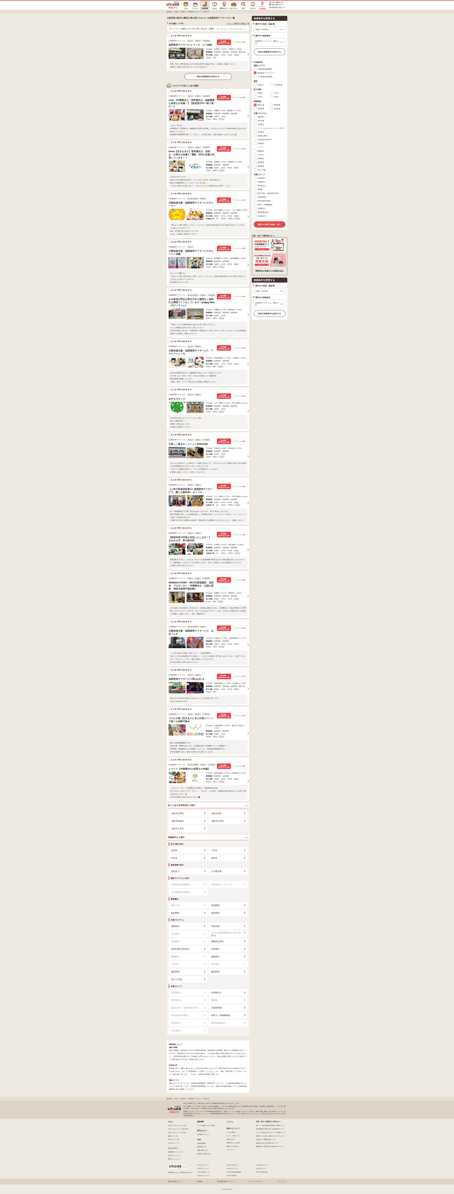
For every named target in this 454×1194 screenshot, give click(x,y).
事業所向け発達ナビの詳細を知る (269, 270)
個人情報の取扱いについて (225, 1181)
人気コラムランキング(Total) (177, 1125)
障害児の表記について (175, 1181)
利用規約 (199, 1181)
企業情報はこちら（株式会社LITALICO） (181, 1172)
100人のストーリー (174, 1143)
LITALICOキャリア (262, 1165)
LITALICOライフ (261, 1168)
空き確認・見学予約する (224, 42)
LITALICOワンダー (232, 1168)
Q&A (199, 1139)
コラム (170, 1121)
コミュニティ (173, 1148)
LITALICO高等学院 (262, 1172)
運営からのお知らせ (233, 1146)
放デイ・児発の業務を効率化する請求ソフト (270, 1125)
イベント (230, 1121)
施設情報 (200, 1121)
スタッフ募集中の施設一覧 (238, 23)
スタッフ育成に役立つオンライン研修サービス (271, 1132)
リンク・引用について (234, 1136)
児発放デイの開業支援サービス (266, 1139)
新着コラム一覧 (173, 1136)
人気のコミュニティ (174, 1155)
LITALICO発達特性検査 (234, 1172)
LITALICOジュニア (203, 1168)
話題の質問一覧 (202, 1150)
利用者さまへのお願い (234, 1143)
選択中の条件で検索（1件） (270, 224)
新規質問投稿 (201, 1143)
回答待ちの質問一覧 (203, 1154)
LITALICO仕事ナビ (232, 1165)
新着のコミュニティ (174, 1159)
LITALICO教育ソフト (203, 1172)
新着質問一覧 (201, 1147)
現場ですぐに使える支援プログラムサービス (270, 1136)
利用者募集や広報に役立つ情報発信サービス (270, 1129)
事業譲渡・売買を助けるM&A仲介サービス (269, 1146)
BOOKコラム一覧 (173, 1139)
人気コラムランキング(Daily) (177, 1132)
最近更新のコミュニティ (175, 1152)
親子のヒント (202, 1130)
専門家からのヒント (203, 1134)
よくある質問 (231, 1132)
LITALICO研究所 (232, 1176)
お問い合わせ (231, 1139)
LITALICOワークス (203, 1165)
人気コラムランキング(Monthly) (178, 1129)
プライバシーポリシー (256, 1181)
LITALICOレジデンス (203, 1176)
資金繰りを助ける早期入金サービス (267, 1143)
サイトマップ (231, 1150)
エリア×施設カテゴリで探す (206, 1125)
